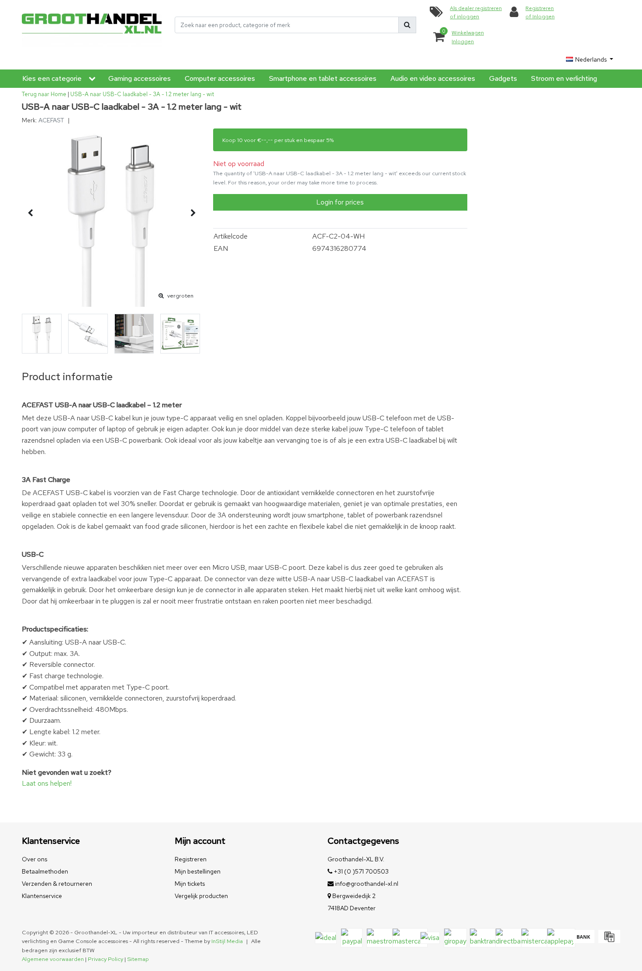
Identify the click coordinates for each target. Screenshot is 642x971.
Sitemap (138, 959)
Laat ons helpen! (47, 783)
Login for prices (340, 202)
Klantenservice (42, 896)
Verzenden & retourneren (57, 884)
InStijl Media (227, 941)
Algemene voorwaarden (53, 959)
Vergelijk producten (201, 896)
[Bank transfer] (583, 940)
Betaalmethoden (45, 871)
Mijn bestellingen (198, 871)
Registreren (191, 859)
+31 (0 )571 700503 (360, 871)
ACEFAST (51, 120)
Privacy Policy (105, 959)
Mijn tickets (190, 884)
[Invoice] (608, 940)
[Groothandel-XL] (92, 25)
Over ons (34, 859)
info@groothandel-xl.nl (366, 884)
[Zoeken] (407, 25)
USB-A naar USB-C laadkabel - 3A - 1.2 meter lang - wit (142, 94)
